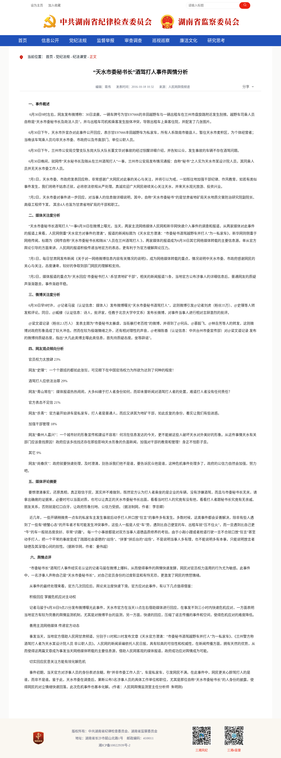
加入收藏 (54, 5)
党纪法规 (78, 40)
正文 (93, 57)
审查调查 (133, 40)
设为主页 (37, 5)
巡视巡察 (161, 40)
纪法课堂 (80, 57)
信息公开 (50, 40)
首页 (22, 40)
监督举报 (105, 40)
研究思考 (216, 40)
